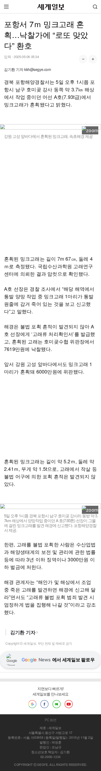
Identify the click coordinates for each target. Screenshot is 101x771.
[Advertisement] (50, 196)
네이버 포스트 (57, 704)
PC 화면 (50, 719)
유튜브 (69, 704)
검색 (95, 6)
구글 (32, 704)
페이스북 (44, 704)
